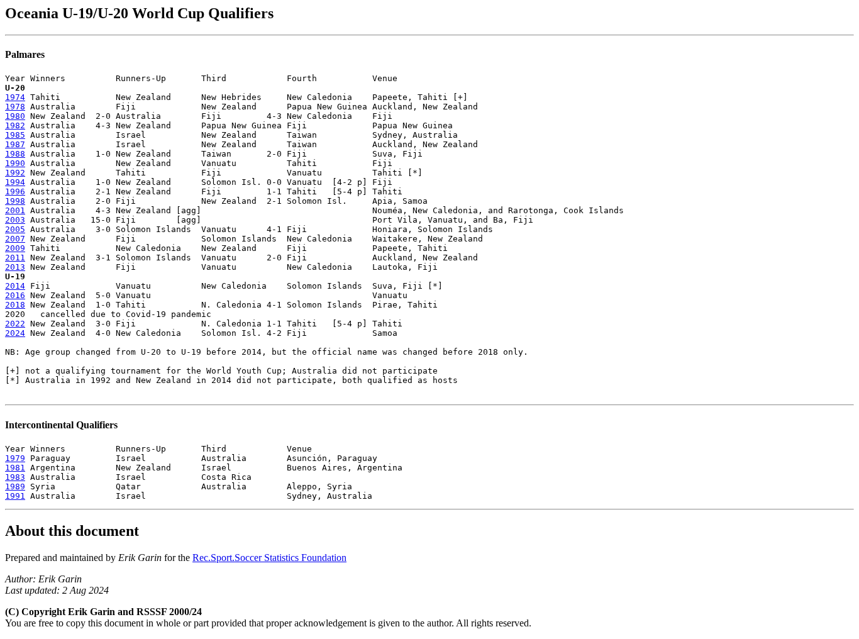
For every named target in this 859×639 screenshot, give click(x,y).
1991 (15, 496)
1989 (15, 486)
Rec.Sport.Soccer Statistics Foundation (269, 557)
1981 (15, 467)
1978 (15, 106)
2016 (15, 295)
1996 (15, 191)
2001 (15, 210)
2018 (15, 304)
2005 (15, 229)
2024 (15, 333)
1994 (15, 182)
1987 (15, 144)
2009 (15, 248)
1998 (15, 201)
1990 (15, 163)
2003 (15, 220)
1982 (15, 125)
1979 (15, 458)
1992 (15, 172)
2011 (15, 257)
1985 (15, 135)
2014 (15, 286)
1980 (15, 116)
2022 (15, 323)
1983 (15, 477)
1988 (15, 153)
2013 (15, 267)
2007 (15, 238)
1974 (15, 97)
